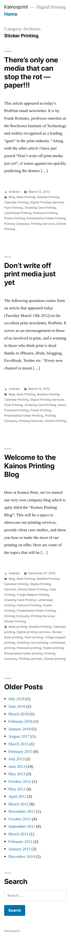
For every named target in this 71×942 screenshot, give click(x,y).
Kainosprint (16, 7)
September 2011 (21, 826)
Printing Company (16, 224)
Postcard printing (29, 648)
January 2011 (19, 849)
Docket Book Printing (33, 589)
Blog (12, 197)
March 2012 (18, 804)
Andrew (14, 192)
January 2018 (19, 729)
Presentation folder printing (23, 653)
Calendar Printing (16, 202)
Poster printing (53, 648)
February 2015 (20, 751)
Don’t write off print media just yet (29, 274)
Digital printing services (33, 632)
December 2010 (21, 856)
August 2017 (19, 736)
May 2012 (16, 789)
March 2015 (18, 744)
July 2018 (16, 698)
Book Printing (26, 197)
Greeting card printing (32, 642)
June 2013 (16, 766)
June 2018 (16, 706)
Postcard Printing (45, 213)
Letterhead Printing (17, 213)
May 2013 (16, 774)
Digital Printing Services (47, 202)
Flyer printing (34, 637)
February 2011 (20, 841)
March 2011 (18, 834)
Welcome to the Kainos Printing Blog (30, 465)
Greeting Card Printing (40, 207)
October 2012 (19, 781)
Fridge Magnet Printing (33, 594)
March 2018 (18, 714)
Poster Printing (14, 218)
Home (10, 14)
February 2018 (20, 721)
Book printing (18, 627)
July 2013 (16, 759)
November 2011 (21, 811)
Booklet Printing (48, 197)
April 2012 (17, 796)
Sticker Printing (55, 421)
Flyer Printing (13, 207)
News (62, 405)
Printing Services (43, 224)
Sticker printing (55, 659)
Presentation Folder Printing (46, 218)
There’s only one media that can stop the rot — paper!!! (31, 72)
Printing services (30, 659)
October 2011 (19, 819)
